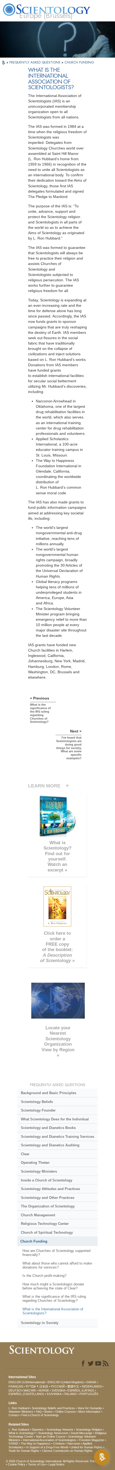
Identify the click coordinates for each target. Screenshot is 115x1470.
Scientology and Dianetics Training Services (57, 1137)
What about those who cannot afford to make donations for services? (57, 1265)
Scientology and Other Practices (47, 1198)
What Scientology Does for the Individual (55, 1119)
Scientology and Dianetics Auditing (50, 1145)
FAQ (39, 1411)
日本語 (43, 1386)
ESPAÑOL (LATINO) (80, 1390)
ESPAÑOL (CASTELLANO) (26, 1394)
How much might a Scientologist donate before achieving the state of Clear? (53, 1286)
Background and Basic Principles (48, 1093)
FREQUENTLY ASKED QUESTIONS (35, 62)
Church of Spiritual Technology (47, 1232)
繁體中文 (73, 1386)
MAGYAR (30, 1390)
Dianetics (38, 1429)
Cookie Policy (16, 1464)
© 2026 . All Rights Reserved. (48, 1461)
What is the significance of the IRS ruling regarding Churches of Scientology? (54, 1299)
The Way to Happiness (36, 1443)
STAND (13, 1443)
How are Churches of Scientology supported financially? (56, 1253)
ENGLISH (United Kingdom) (66, 1382)
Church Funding (33, 1241)
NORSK (44, 1390)
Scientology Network (60, 1429)
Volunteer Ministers (21, 1411)
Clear (25, 1154)
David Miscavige (81, 1433)
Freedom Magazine (91, 1440)
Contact (14, 1415)
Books (48, 1411)
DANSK (91, 1382)
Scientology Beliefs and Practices (53, 1408)
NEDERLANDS (92, 1386)
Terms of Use (37, 1464)
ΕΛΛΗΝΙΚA (54, 1394)
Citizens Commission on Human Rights (67, 1450)
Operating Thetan (35, 1163)
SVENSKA (58, 1390)
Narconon (73, 1443)
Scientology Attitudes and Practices (50, 1189)
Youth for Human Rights (24, 1450)
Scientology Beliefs (37, 1102)
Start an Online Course (51, 1436)
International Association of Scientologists (49, 1440)
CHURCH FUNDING (79, 62)
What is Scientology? (22, 1433)
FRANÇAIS (16, 1386)
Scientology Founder (38, 1110)
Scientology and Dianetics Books (48, 1128)
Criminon (59, 1443)
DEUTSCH (16, 1390)
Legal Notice (56, 1464)
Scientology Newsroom (53, 1433)
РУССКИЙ (58, 1386)
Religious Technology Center (45, 1224)
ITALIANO (70, 1394)
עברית (31, 1386)
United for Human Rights (86, 1447)
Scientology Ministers (39, 1171)
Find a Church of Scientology (40, 1415)
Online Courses (65, 1411)
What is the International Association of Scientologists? (52, 1311)
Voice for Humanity (90, 1408)
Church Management (38, 1215)
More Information (89, 1411)
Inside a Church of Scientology (46, 1180)
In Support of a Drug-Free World (47, 1447)
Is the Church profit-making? (44, 1276)
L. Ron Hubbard (19, 1408)
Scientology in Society (39, 1323)
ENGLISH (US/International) (27, 1382)
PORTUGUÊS (88, 1394)
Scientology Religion (89, 1429)
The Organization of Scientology (48, 1206)
